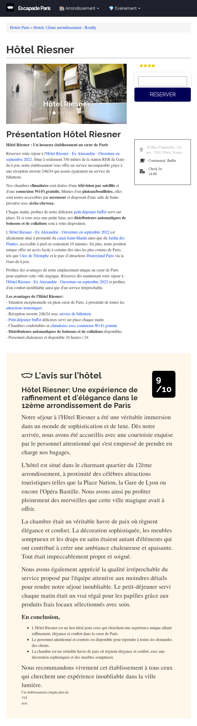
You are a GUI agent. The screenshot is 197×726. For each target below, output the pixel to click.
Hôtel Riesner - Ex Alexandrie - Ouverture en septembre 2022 (59, 232)
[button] (15, 94)
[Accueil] (12, 7)
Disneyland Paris (100, 255)
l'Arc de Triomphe (34, 255)
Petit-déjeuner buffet (24, 319)
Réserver (163, 94)
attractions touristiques (24, 307)
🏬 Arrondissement (77, 8)
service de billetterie (75, 313)
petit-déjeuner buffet (90, 211)
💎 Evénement (123, 8)
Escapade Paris (34, 8)
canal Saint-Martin (72, 237)
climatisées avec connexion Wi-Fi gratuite (83, 325)
